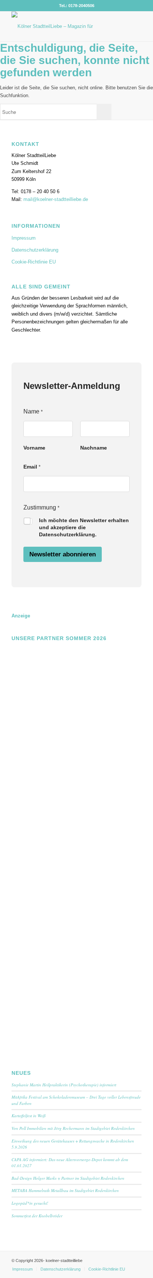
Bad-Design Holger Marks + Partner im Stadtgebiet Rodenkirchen (68, 1178)
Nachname (93, 448)
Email (31, 467)
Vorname (34, 448)
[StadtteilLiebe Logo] (63, 26)
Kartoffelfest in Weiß (29, 1115)
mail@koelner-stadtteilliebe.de (55, 199)
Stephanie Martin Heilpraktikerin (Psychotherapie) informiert (64, 1084)
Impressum (24, 238)
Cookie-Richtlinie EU (34, 262)
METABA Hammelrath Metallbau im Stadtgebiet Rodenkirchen (65, 1190)
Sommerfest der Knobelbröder (37, 1215)
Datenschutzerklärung (35, 250)
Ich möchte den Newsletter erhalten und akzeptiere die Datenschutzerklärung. (84, 527)
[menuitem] (22, 1269)
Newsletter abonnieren (62, 554)
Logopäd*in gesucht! (30, 1203)
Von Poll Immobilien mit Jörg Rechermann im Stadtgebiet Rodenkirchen (73, 1128)
